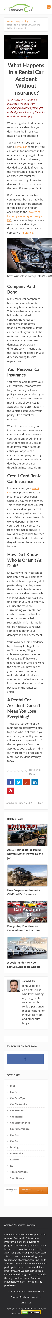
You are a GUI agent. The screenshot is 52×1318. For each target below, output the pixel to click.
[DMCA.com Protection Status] (31, 1313)
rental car (21, 146)
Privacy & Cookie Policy (33, 1291)
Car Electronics (18, 1104)
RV (11, 1165)
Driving (14, 1147)
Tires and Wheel (19, 1171)
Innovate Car (30, 1308)
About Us (36, 1297)
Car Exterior (17, 1110)
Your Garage (17, 1178)
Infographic (16, 1153)
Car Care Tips (17, 1098)
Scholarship (14, 1291)
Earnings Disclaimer (20, 1297)
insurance (27, 232)
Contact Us (26, 1302)
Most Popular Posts (26, 1190)
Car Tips (14, 1135)
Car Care (15, 1092)
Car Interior (16, 1116)
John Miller (11, 803)
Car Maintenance (20, 1122)
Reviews (14, 1159)
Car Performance (19, 1128)
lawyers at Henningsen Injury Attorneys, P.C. (24, 216)
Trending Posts (11, 1190)
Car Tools (15, 1141)
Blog (40, 803)
